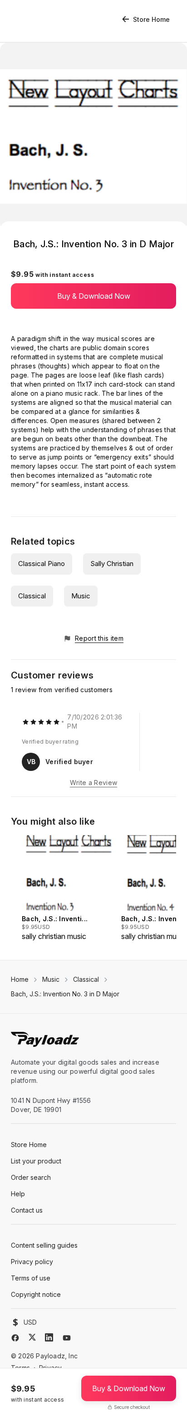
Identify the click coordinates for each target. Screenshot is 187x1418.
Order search (31, 1177)
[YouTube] (66, 1337)
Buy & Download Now (93, 296)
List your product (36, 1161)
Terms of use (30, 1278)
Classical (32, 596)
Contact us (27, 1210)
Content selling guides (44, 1245)
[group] (69, 888)
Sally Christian (111, 563)
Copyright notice (36, 1294)
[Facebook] (15, 1337)
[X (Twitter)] (32, 1337)
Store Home (151, 19)
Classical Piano (41, 563)
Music (80, 596)
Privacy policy (32, 1261)
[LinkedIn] (49, 1337)
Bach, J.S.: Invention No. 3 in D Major (65, 994)
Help (18, 1194)
